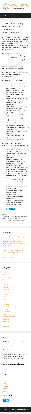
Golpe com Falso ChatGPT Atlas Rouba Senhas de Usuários (14, 256)
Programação (7, 312)
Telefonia (6, 326)
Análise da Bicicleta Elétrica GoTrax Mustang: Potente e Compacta (13, 251)
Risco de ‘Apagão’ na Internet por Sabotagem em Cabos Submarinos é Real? (15, 242)
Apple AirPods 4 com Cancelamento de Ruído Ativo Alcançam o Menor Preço (14, 247)
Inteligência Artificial (9, 292)
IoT (4, 297)
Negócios (6, 304)
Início (4, 379)
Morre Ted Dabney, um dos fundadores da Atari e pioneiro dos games (14, 218)
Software (6, 321)
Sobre (5, 388)
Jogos (6, 214)
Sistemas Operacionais (9, 317)
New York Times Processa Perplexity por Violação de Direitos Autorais (14, 238)
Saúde (5, 314)
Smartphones (7, 319)
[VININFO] (15, 6)
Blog (4, 272)
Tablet (5, 324)
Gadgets (5, 285)
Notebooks (6, 307)
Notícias (5, 386)
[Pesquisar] (28, 15)
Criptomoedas (7, 277)
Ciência (5, 275)
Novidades (6, 309)
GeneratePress (24, 409)
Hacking (5, 287)
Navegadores (7, 302)
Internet (5, 294)
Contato (5, 391)
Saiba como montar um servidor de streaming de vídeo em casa (13, 222)
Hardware (6, 290)
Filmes (5, 282)
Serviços (5, 381)
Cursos (5, 280)
